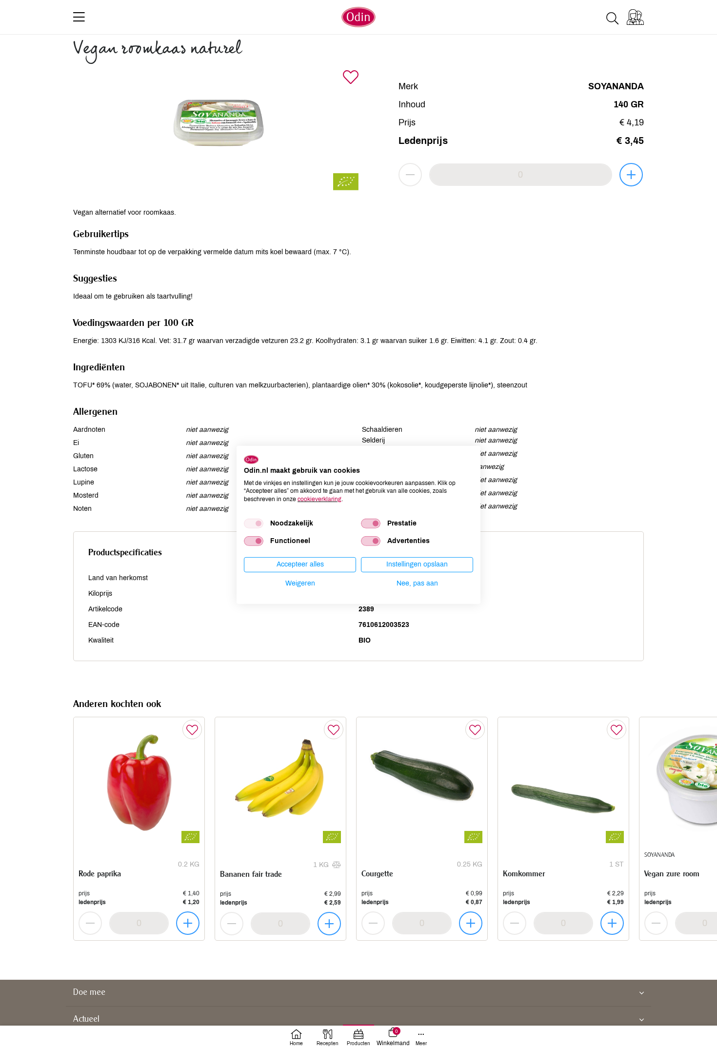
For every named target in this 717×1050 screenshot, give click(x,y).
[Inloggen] (635, 17)
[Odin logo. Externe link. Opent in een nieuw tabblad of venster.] (251, 459)
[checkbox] (253, 523)
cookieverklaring (319, 499)
